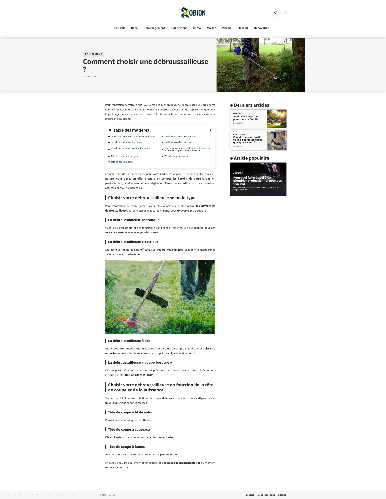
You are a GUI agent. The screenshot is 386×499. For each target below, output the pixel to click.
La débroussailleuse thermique (180, 136)
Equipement (93, 54)
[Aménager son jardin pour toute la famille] (276, 119)
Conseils (238, 173)
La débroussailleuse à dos (178, 142)
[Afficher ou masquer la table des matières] (180, 130)
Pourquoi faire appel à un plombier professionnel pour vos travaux (257, 180)
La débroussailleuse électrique (126, 142)
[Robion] (193, 12)
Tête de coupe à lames (122, 161)
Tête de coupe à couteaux (177, 156)
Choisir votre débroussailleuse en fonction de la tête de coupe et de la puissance (187, 149)
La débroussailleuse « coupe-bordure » (130, 148)
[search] (276, 13)
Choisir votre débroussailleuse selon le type (133, 136)
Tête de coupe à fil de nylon (125, 156)
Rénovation (239, 134)
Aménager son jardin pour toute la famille (246, 118)
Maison (237, 114)
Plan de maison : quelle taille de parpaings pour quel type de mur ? (247, 139)
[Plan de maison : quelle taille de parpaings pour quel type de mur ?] (276, 140)
